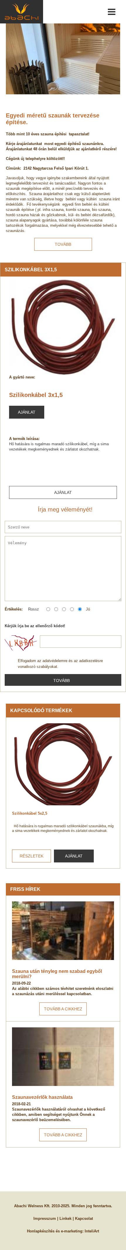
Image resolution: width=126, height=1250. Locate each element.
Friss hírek (25, 889)
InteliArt (92, 1231)
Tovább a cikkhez (63, 1009)
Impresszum (44, 1218)
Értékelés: (14, 609)
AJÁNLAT (74, 856)
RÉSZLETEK (31, 856)
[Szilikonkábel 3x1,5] (63, 327)
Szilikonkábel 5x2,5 (29, 813)
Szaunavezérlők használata (42, 1097)
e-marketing (71, 1231)
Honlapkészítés (41, 1231)
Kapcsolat (84, 1218)
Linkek (65, 1218)
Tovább (63, 244)
